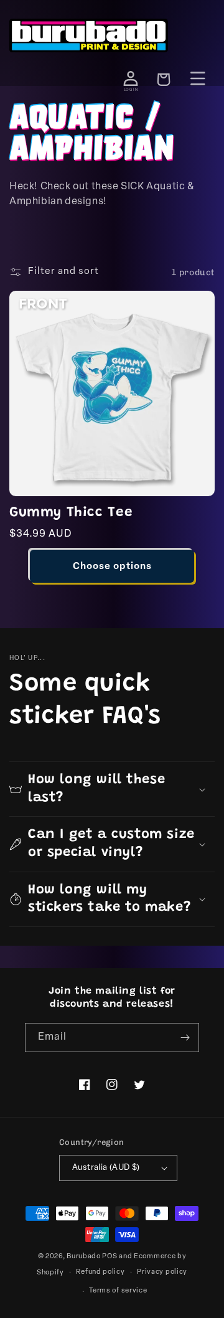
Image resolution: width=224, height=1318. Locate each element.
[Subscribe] (184, 1037)
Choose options (112, 567)
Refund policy (100, 1272)
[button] (112, 789)
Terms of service (118, 1290)
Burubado (84, 1256)
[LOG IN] (130, 78)
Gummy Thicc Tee (71, 513)
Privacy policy (162, 1272)
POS (109, 1256)
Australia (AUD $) (106, 1168)
